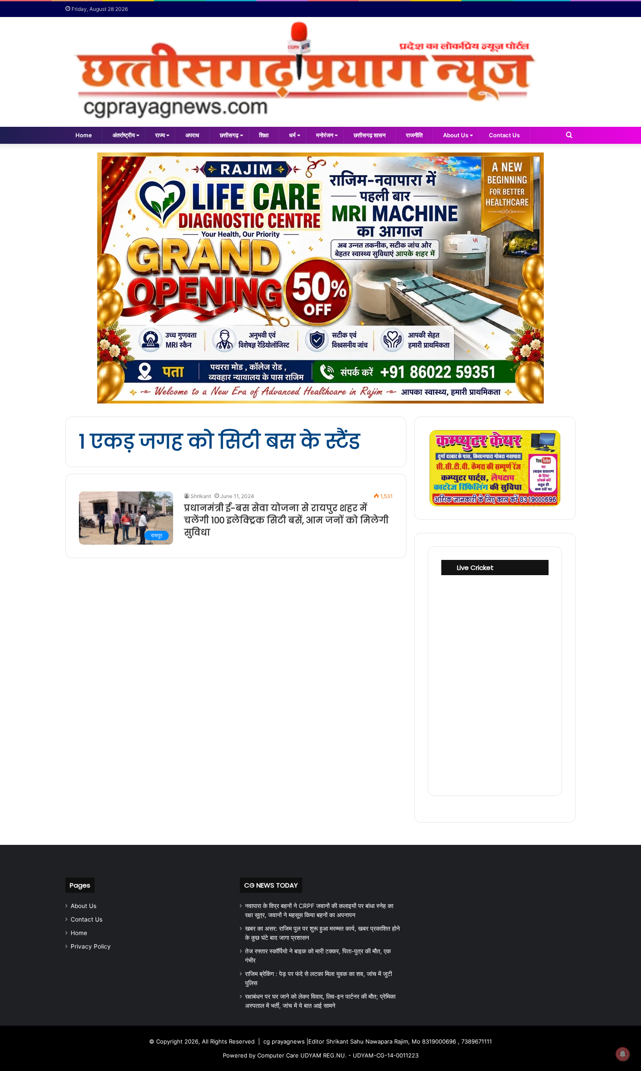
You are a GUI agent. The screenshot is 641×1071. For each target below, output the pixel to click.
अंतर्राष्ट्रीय (124, 135)
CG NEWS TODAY (271, 885)
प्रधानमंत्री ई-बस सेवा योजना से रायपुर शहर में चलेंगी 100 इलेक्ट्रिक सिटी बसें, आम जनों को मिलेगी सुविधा (286, 520)
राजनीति (414, 135)
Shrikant (201, 496)
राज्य (160, 135)
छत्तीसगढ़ (229, 135)
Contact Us (504, 135)
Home (83, 135)
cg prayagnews (284, 1041)
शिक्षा (264, 135)
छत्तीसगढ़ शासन (369, 135)
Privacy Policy (91, 946)
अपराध (192, 135)
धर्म (292, 135)
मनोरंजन (324, 135)
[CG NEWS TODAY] (320, 71)
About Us (455, 135)
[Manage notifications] (623, 1054)
